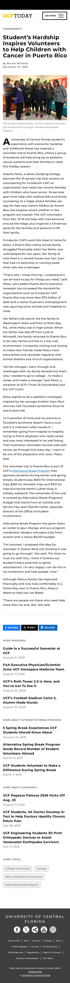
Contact (36, 940)
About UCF (14, 940)
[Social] (35, 929)
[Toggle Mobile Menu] (66, 4)
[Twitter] (26, 929)
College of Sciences (17, 868)
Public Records (15, 952)
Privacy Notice (50, 946)
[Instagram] (53, 929)
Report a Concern (52, 952)
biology (41, 868)
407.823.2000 (35, 972)
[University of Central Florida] (29, 5)
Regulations (33, 952)
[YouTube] (44, 929)
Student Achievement (27, 958)
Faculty (48, 940)
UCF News (48, 958)
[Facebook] (17, 929)
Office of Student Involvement (23, 876)
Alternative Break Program (30, 471)
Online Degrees (19, 946)
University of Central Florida (35, 919)
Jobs (58, 940)
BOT (26, 940)
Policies (35, 946)
